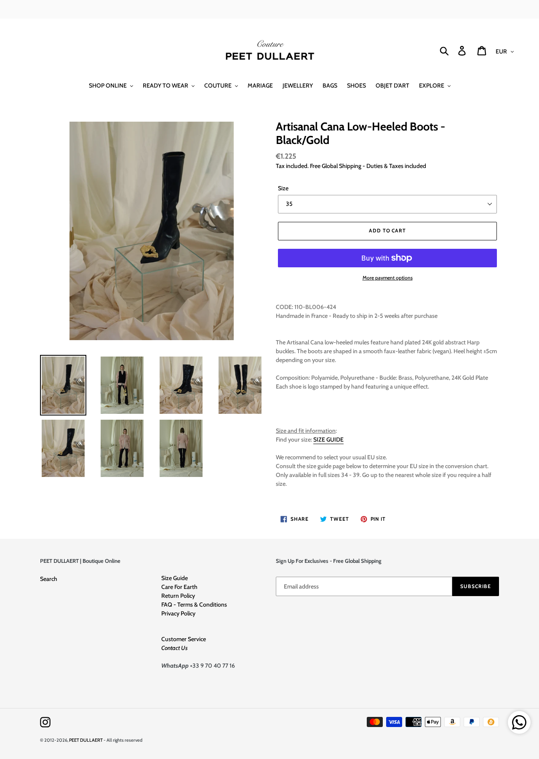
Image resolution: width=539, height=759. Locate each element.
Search (48, 579)
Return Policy (178, 595)
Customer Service (183, 639)
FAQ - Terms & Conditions (194, 604)
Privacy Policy (178, 613)
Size (283, 188)
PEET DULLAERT (86, 740)
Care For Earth (179, 587)
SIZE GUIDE (328, 439)
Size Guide (174, 578)
